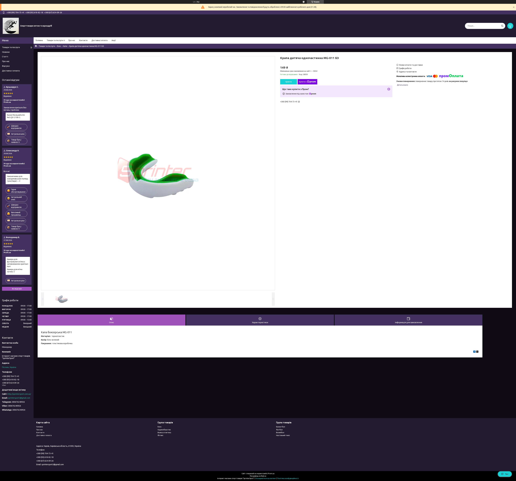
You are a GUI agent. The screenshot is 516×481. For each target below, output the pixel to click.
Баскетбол (280, 427)
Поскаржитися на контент (265, 478)
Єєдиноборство (164, 430)
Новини (6, 52)
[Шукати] (502, 26)
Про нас (71, 40)
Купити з (303, 82)
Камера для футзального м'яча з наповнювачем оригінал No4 (17, 262)
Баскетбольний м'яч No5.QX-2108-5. (16, 116)
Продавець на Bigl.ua (258, 476)
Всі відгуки (17, 289)
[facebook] (474, 352)
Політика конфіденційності (288, 478)
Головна (39, 40)
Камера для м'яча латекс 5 (14, 270)
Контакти (83, 40)
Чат (506, 474)
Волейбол (280, 432)
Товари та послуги (55, 40)
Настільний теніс (283, 435)
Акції (114, 40)
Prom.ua (271, 473)
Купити (289, 82)
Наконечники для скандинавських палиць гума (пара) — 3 (17, 178)
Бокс (59, 46)
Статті (5, 56)
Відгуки (6, 66)
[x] (477, 352)
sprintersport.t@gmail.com (19, 398)
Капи (65, 46)
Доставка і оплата (100, 40)
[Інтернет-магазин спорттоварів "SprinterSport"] (11, 26)
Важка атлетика (164, 432)
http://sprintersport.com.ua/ (19, 394)
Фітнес (160, 435)
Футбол (279, 430)
